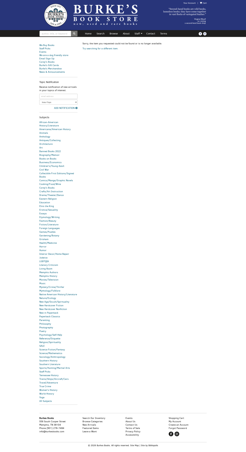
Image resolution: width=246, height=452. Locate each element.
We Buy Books (46, 45)
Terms (163, 33)
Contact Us (131, 424)
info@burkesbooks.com (51, 431)
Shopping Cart (176, 418)
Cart (204, 3)
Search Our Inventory (94, 418)
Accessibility (132, 434)
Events (42, 51)
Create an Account (178, 424)
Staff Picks (44, 48)
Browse (114, 33)
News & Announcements (52, 72)
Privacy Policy (133, 431)
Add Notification (64, 108)
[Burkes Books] (94, 15)
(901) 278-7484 (55, 428)
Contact (150, 33)
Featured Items (91, 428)
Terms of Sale (133, 428)
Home (88, 33)
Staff (137, 33)
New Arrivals (89, 424)
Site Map (134, 445)
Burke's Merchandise (50, 68)
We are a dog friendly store (53, 55)
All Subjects (45, 401)
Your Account (189, 3)
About (126, 33)
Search (101, 33)
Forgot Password (178, 428)
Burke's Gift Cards (49, 65)
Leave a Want (90, 431)
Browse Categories (93, 421)
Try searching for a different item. (100, 48)
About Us (130, 421)
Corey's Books (47, 62)
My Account (175, 421)
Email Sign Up (46, 58)
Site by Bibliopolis (149, 445)
